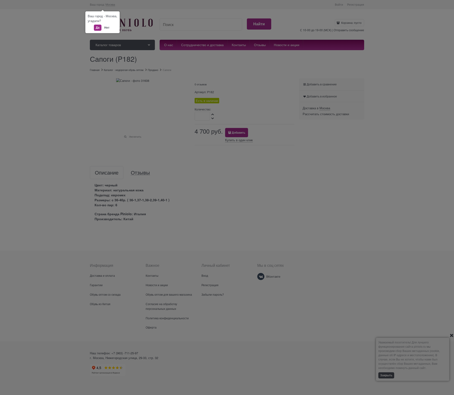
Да (98, 27)
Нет (106, 27)
